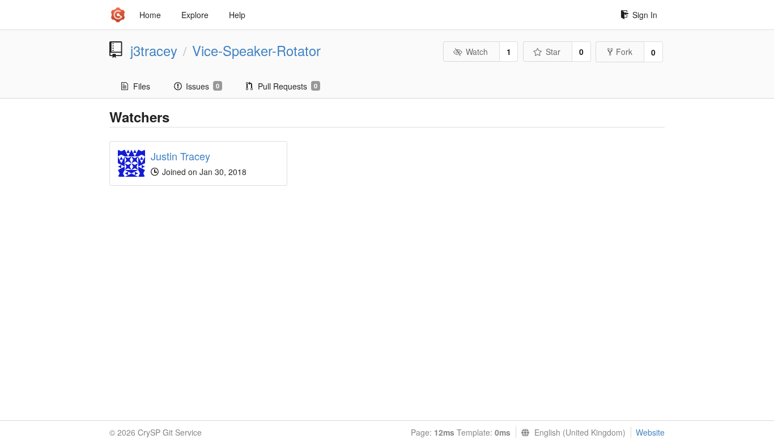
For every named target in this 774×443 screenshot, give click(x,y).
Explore (195, 14)
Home (150, 14)
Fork (624, 51)
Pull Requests (287, 86)
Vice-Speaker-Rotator (256, 50)
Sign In (644, 14)
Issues (202, 86)
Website (650, 432)
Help (237, 14)
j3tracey (153, 50)
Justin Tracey (180, 155)
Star (553, 51)
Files (141, 86)
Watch (477, 51)
